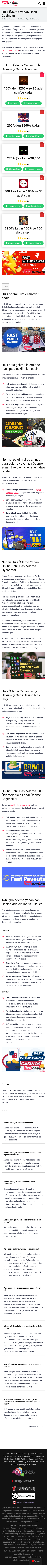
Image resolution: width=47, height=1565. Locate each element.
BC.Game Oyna (14, 169)
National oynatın (14, 243)
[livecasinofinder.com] (10, 3)
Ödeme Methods (9, 1456)
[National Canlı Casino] (23, 225)
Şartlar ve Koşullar (36, 1462)
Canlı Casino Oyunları (25, 1453)
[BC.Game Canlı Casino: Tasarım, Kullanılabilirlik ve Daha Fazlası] (23, 154)
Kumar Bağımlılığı (18, 1464)
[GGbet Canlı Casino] (23, 85)
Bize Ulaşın (31, 1464)
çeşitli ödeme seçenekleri (20, 805)
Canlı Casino (10, 1453)
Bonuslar (38, 1453)
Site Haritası (9, 1459)
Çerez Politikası (9, 1462)
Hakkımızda (39, 1456)
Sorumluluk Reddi (36, 1459)
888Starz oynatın (14, 206)
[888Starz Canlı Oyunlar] (23, 187)
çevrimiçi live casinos (10, 50)
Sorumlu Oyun (22, 1462)
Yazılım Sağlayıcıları (25, 1456)
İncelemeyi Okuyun (32, 103)
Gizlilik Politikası (21, 1459)
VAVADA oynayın (14, 136)
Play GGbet (14, 103)
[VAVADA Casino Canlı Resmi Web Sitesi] (23, 122)
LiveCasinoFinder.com (8, 19)
